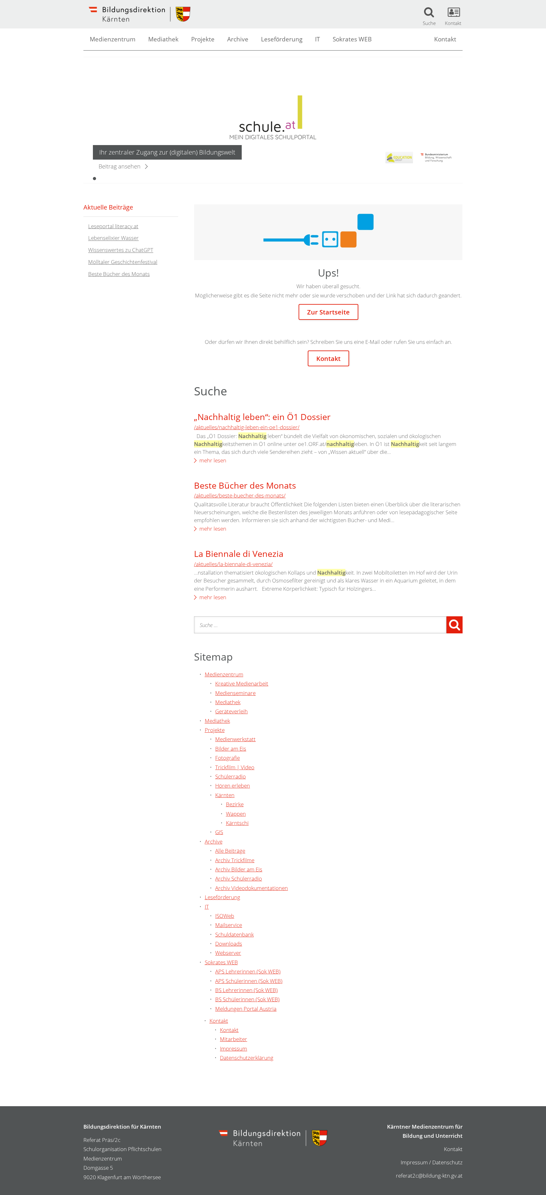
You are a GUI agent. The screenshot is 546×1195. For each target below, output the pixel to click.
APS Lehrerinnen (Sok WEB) (248, 971)
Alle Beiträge (230, 850)
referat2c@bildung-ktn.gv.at (429, 1175)
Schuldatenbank (234, 934)
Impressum (233, 1048)
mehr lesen (212, 460)
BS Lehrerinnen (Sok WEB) (246, 990)
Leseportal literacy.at (113, 226)
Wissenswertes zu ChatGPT (120, 250)
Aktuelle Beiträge (108, 207)
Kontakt (445, 39)
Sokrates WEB (352, 39)
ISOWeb (224, 915)
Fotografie (227, 757)
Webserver (228, 952)
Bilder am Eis (230, 748)
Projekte (203, 39)
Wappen (236, 813)
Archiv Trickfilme (234, 860)
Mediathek (163, 39)
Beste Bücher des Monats (245, 485)
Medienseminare (235, 693)
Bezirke (235, 804)
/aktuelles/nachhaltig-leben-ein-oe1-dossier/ (247, 427)
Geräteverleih (231, 711)
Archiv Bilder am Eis (238, 869)
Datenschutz (447, 1162)
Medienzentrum (113, 39)
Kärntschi (237, 822)
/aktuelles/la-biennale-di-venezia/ (233, 564)
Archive (237, 39)
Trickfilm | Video (234, 767)
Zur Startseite (328, 312)
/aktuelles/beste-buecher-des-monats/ (240, 495)
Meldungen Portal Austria (245, 1008)
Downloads (228, 943)
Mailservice (228, 925)
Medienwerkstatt (235, 739)
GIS (219, 832)
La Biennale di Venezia (238, 553)
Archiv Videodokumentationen (251, 888)
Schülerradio (230, 776)
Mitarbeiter (233, 1039)
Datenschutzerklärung (246, 1057)
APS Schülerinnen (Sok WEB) (248, 981)
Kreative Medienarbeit (241, 683)
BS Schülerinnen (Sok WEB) (247, 999)
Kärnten (224, 795)
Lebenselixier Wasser (113, 238)
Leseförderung (281, 39)
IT (317, 39)
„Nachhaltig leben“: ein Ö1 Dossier (262, 417)
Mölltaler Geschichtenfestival (122, 261)
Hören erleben (232, 785)
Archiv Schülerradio (238, 878)
